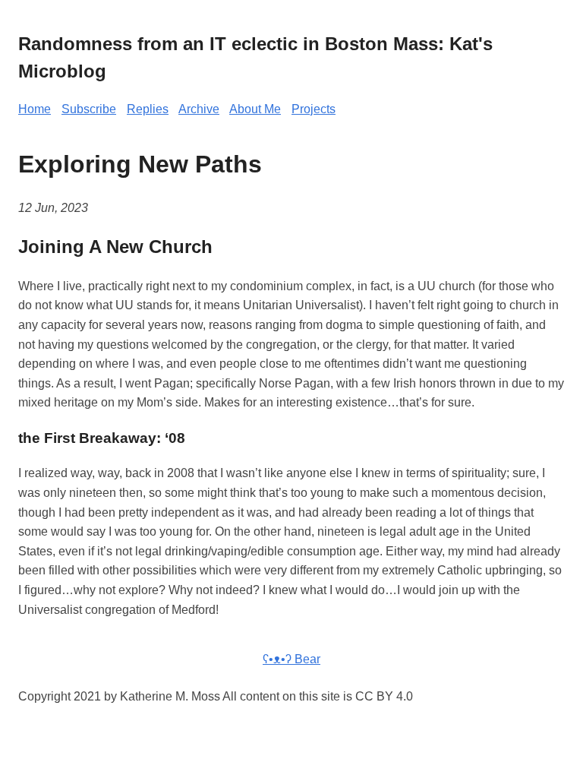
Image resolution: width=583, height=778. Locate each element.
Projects (314, 109)
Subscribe (88, 109)
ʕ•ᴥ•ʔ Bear (291, 659)
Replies (148, 109)
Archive (198, 109)
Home (34, 109)
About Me (255, 109)
